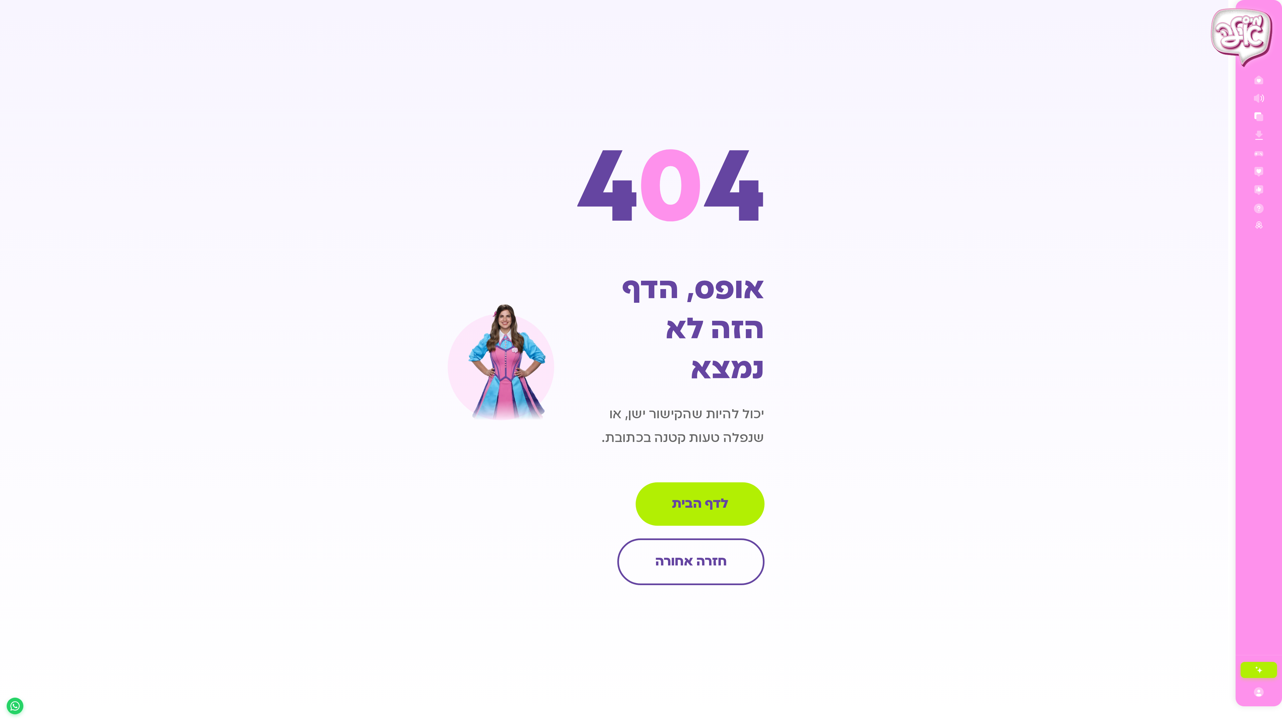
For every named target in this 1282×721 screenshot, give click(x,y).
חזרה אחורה (691, 561)
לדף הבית (700, 504)
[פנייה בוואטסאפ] (15, 706)
